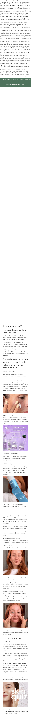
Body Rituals (8, 679)
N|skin (8, 353)
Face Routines (23, 678)
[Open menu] (3, 88)
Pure (18, 506)
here (10, 634)
